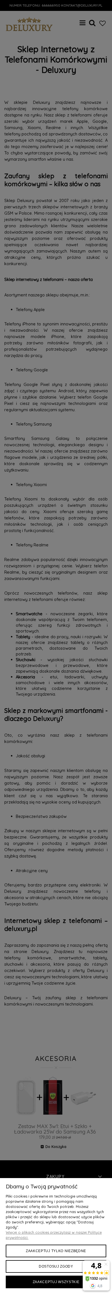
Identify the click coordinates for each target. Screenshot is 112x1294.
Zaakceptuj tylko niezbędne (56, 1251)
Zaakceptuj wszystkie (56, 1282)
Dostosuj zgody (56, 1266)
